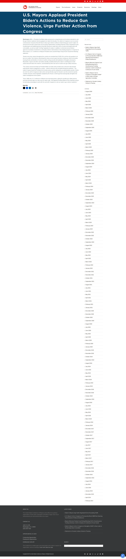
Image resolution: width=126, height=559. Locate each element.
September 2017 (90, 438)
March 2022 (89, 261)
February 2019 (89, 383)
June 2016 (88, 487)
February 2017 (89, 461)
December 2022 (90, 232)
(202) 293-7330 (27, 528)
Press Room (40, 92)
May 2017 (88, 451)
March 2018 (89, 419)
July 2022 (88, 248)
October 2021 (89, 278)
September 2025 (90, 127)
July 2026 (88, 94)
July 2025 (88, 134)
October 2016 (89, 474)
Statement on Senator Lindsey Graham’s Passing (77, 531)
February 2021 (89, 304)
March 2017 (89, 458)
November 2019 (90, 353)
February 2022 (89, 265)
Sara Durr (26, 92)
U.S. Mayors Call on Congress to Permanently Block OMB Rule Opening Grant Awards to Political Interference (83, 516)
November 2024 (90, 160)
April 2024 (88, 180)
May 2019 (88, 373)
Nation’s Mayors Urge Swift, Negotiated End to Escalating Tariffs (93, 49)
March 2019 (89, 379)
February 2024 (89, 186)
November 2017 (90, 432)
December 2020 (90, 310)
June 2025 (88, 137)
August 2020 (89, 324)
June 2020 (88, 330)
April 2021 (88, 297)
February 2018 (89, 422)
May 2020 (88, 333)
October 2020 (89, 317)
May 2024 (88, 176)
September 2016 (90, 477)
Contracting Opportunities (29, 537)
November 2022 (90, 235)
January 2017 (89, 464)
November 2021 (90, 274)
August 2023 (89, 206)
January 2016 (89, 491)
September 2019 (90, 360)
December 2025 (90, 117)
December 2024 (90, 157)
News (36, 92)
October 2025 (89, 124)
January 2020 (89, 346)
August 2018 (89, 402)
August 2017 (89, 441)
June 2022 (88, 252)
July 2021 (88, 288)
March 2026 (89, 107)
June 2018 (88, 409)
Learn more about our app (46, 547)
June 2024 (88, 173)
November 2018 (90, 392)
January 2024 (89, 189)
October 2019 (89, 356)
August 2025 (89, 130)
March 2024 (89, 183)
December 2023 (90, 193)
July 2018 (88, 405)
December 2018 (90, 389)
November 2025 (90, 121)
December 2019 (90, 350)
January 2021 (89, 307)
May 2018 (88, 412)
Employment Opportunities (30, 539)
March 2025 (89, 147)
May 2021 (88, 294)
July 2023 (88, 209)
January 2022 (89, 268)
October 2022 (89, 238)
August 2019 (89, 363)
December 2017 (90, 428)
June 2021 (88, 291)
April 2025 (88, 143)
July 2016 (88, 484)
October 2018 (89, 396)
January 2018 (89, 425)
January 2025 (89, 153)
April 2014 (88, 497)
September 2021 (90, 281)
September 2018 (90, 399)
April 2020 (88, 337)
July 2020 (88, 327)
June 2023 (88, 212)
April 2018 (88, 415)
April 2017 (88, 455)
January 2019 (89, 386)
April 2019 (88, 376)
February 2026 (89, 111)
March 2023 (89, 222)
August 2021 (89, 284)
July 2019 (88, 366)
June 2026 (88, 98)
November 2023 (90, 196)
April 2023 (88, 219)
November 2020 (90, 314)
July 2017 (88, 445)
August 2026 (89, 91)
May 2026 (88, 101)
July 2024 (88, 170)
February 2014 (89, 500)
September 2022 (90, 242)
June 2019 (88, 369)
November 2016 (90, 471)
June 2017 (88, 448)
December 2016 (90, 468)
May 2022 (88, 255)
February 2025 (89, 150)
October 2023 (89, 199)
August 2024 (89, 166)
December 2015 (90, 494)
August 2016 (89, 481)
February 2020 (89, 343)
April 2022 (88, 258)
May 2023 (88, 216)
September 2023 (90, 202)
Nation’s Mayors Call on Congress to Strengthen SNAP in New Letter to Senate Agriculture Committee (83, 527)
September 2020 (90, 320)
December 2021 (90, 271)
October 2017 (89, 435)
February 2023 (89, 225)
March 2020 (89, 340)
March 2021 (89, 301)
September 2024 (90, 163)
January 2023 (89, 229)
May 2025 (88, 140)
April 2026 (88, 104)
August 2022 (89, 245)
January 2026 (89, 114)
